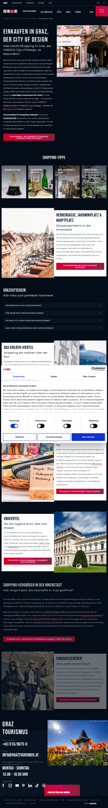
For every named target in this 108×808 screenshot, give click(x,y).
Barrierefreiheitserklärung (16, 803)
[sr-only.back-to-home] (12, 11)
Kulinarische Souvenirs (36, 171)
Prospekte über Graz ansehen (59, 792)
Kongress (30, 3)
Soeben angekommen (29, 11)
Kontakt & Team (30, 800)
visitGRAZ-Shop (48, 622)
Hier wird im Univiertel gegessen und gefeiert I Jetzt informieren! (28, 561)
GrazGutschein (10, 118)
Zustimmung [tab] (19, 376)
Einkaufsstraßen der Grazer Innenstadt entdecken (80, 266)
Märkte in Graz (91, 170)
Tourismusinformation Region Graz (47, 619)
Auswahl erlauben (54, 437)
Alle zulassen (88, 437)
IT (104, 3)
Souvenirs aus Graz (12, 170)
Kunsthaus (28, 88)
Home (5, 3)
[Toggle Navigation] (102, 11)
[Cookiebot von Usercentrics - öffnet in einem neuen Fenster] (93, 369)
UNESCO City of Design (31, 105)
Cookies (32, 803)
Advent (41, 3)
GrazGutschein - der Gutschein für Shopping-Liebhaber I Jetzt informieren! (28, 137)
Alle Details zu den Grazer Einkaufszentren (77, 700)
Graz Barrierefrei (47, 12)
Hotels (59, 12)
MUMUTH (37, 88)
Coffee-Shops (44, 543)
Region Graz (17, 3)
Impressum (94, 800)
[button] (3, 785)
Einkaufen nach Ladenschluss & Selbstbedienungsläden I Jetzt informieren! (39, 639)
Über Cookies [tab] (89, 376)
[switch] (41, 426)
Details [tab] (54, 376)
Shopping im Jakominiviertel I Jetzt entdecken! (79, 491)
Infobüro (78, 12)
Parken (68, 12)
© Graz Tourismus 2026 (12, 800)
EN (98, 3)
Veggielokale (13, 546)
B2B (50, 3)
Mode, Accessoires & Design (66, 171)
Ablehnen (19, 437)
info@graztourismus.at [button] (20, 754)
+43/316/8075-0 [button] (14, 744)
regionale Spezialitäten (91, 615)
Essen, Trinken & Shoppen (27, 18)
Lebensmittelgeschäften (55, 612)
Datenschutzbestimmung (77, 800)
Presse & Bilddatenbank (48, 800)
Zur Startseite (8, 18)
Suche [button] (91, 12)
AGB (62, 800)
